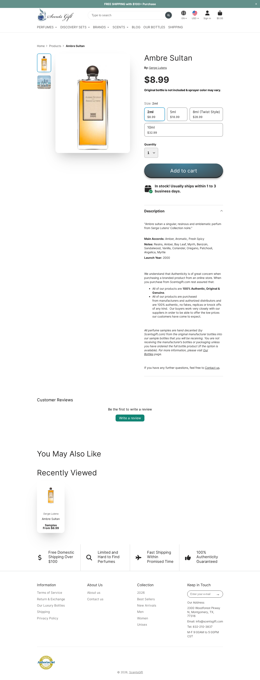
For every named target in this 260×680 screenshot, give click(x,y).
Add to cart (183, 171)
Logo (55, 15)
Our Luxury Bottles (51, 605)
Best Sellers (146, 599)
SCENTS (119, 27)
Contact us (212, 367)
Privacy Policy (47, 618)
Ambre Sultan (51, 507)
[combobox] (130, 15)
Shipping (43, 612)
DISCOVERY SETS (73, 27)
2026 (141, 593)
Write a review (130, 418)
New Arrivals (146, 605)
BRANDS (99, 27)
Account (207, 15)
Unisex (142, 625)
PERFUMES (45, 27)
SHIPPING (175, 27)
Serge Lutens (158, 67)
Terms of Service (49, 593)
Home (41, 46)
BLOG (136, 27)
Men (140, 612)
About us (93, 593)
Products (55, 46)
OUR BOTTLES (154, 27)
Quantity (150, 144)
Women (142, 618)
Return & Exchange (51, 599)
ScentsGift (136, 672)
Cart (220, 15)
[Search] (168, 15)
